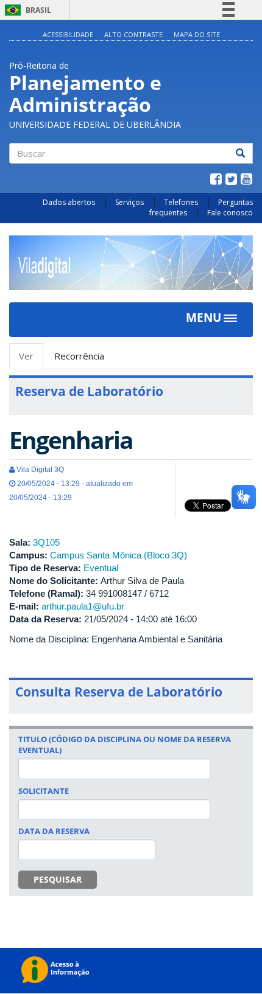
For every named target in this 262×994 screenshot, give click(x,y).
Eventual (100, 568)
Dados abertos (69, 202)
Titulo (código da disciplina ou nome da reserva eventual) (124, 745)
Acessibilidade (68, 34)
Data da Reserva (54, 830)
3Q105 (46, 542)
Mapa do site (197, 34)
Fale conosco (230, 212)
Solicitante (43, 790)
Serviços (129, 202)
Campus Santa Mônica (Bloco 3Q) (118, 555)
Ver (31, 359)
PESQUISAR (58, 879)
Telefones (181, 202)
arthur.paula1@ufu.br (82, 606)
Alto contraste (133, 34)
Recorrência (79, 356)
